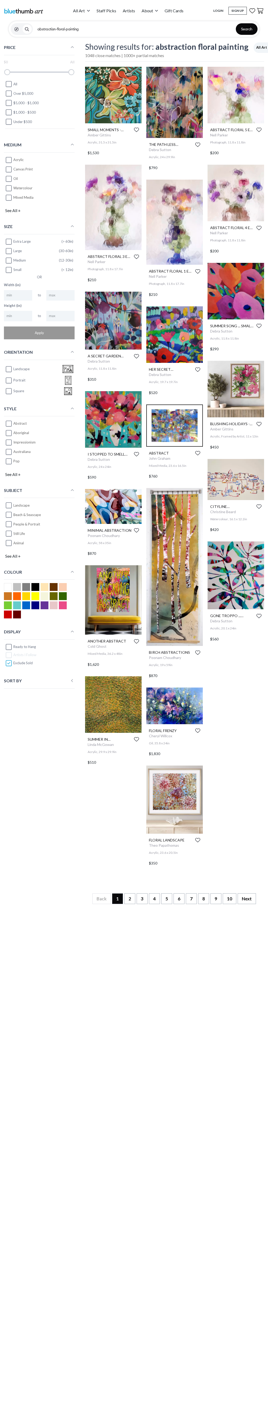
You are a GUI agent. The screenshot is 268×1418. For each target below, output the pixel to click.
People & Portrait (26, 524)
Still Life (19, 533)
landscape (21, 369)
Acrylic (18, 160)
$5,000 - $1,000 (26, 103)
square (18, 391)
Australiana (22, 452)
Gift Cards (174, 10)
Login (218, 11)
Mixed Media (23, 197)
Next (247, 898)
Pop (16, 461)
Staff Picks (106, 10)
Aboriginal (21, 433)
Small (17, 270)
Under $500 (22, 122)
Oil (15, 178)
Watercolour (22, 188)
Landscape (21, 505)
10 (229, 898)
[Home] (23, 11)
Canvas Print (23, 169)
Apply (39, 333)
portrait (19, 380)
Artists (129, 10)
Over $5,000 (23, 93)
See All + (13, 210)
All (15, 84)
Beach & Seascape (27, 515)
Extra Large (22, 241)
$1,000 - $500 (24, 112)
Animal (18, 543)
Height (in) (12, 305)
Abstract (20, 423)
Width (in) (12, 285)
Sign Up (237, 11)
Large (17, 251)
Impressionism (24, 442)
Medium (19, 260)
